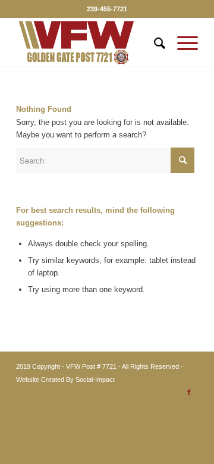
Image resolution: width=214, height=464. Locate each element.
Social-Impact (95, 379)
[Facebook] (189, 392)
